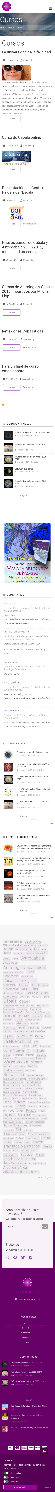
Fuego (48, 1016)
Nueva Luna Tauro (34, 1088)
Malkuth (38, 1050)
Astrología (10, 962)
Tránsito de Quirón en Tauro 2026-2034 (32, 432)
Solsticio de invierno (14, 1134)
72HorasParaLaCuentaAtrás (19, 945)
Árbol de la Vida (15, 1167)
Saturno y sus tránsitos (25, 469)
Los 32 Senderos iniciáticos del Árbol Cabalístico (33, 790)
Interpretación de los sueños (29, 1031)
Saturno (24, 1115)
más (51, 824)
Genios (19, 1019)
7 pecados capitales (12, 942)
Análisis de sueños (37, 953)
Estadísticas (16, 1477)
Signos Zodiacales (15, 1125)
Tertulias (7, 1142)
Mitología (7, 1058)
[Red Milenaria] (27, 1282)
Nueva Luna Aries (35, 1075)
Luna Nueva (13, 1050)
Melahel (30, 1055)
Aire (44, 949)
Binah (30, 972)
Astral (15, 959)
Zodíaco (26, 1154)
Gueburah (8, 1023)
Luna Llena (45, 1046)
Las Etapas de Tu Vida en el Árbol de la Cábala (29, 1406)
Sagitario (9, 1115)
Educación (42, 1005)
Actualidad (43, 945)
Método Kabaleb (15, 1062)
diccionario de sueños (13, 1006)
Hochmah (9, 1027)
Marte (6, 1054)
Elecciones (8, 1009)
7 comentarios (29, 387)
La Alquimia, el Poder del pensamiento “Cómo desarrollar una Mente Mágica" (26, 638)
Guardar (48, 1488)
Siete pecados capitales (26, 1119)
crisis (46, 997)
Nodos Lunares (13, 1070)
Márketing (15, 1482)
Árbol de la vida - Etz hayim (21, 1171)
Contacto (25, 1342)
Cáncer (24, 1001)
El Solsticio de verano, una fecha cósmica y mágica (31, 884)
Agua (36, 949)
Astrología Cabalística (24, 967)
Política (44, 1106)
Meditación (18, 1055)
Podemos (32, 1107)
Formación (37, 1016)
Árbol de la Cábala (37, 1163)
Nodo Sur (30, 1070)
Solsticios (8, 1138)
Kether (39, 1036)
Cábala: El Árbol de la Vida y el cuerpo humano (29, 1428)
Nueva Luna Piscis (31, 1085)
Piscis (7, 1102)
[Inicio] (7, 6)
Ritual (42, 1110)
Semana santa (39, 1115)
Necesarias (16, 1473)
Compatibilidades (39, 985)
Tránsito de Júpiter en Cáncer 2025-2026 (31, 482)
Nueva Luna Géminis (13, 1082)
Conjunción (29, 989)
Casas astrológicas (20, 981)
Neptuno (36, 1062)
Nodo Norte (19, 1066)
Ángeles (39, 1155)
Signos (44, 1119)
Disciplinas (25, 1338)
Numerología (30, 1091)
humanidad (33, 1027)
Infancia (7, 1031)
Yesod (34, 1150)
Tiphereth (38, 1142)
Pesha (43, 1098)
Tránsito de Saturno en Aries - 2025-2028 (31, 458)
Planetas (20, 1102)
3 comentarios (29, 223)
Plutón (20, 1106)
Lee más (14, 120)
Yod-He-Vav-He (10, 1155)
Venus (6, 1150)
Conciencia (10, 989)
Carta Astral (27, 976)
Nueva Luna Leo (33, 1082)
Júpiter (8, 1036)
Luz (28, 1051)
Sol (18, 1130)
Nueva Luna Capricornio (14, 1079)
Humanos (46, 1028)
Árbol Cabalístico (14, 1163)
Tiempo (18, 1142)
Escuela (25, 1328)
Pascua (6, 1098)
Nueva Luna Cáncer (38, 1079)
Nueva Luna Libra (11, 1085)
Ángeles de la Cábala (19, 1159)
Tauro (46, 1138)
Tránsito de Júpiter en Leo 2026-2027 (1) (31, 445)
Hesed (34, 1023)
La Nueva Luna (17, 1041)
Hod (21, 1027)
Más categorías (45, 1177)
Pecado (16, 1098)
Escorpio (9, 1015)
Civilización (9, 985)
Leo (36, 1042)
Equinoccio (35, 1009)
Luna (34, 1046)
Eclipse (30, 1006)
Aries (6, 958)
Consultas (25, 1333)
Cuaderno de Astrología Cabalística (32, 752)
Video (16, 1150)
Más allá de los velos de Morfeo (30, 1058)
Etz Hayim (23, 1016)
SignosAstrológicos (34, 1122)
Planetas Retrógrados (38, 1102)
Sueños (19, 1138)
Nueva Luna (13, 1075)
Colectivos (23, 985)
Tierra (27, 1142)
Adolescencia (23, 949)
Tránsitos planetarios (21, 1146)
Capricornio (11, 976)
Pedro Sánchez (30, 1098)
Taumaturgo (32, 1138)
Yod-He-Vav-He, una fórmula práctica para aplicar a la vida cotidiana (33, 859)
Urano (47, 1146)
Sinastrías (8, 1130)
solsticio (28, 1130)
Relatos (31, 1110)
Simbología (35, 1126)
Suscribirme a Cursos (3, 405)
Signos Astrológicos (13, 1122)
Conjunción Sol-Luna (13, 993)
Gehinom (7, 1020)
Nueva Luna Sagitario (13, 1088)
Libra (25, 1046)
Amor (7, 953)
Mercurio (41, 1054)
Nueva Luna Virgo (11, 1092)
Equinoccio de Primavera (38, 1012)
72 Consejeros (33, 941)
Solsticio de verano (38, 1134)
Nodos (32, 1066)
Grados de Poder (33, 1020)
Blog (25, 1323)
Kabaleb (24, 1036)
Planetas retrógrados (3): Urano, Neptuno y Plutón (31, 871)
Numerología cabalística (14, 1095)
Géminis (22, 1023)
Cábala (9, 1001)
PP (4, 1111)
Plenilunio (8, 1107)
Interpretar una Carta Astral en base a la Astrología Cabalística (24, 668)
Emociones (22, 1009)
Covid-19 (25, 996)
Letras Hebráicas (11, 1046)
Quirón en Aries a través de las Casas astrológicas (33, 896)
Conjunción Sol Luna (37, 993)
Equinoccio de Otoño (13, 1012)
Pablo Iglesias (36, 1095)
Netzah (7, 1066)
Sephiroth (7, 1119)
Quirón (20, 1111)
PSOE (11, 1111)
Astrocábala (32, 958)
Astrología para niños (13, 972)
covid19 (36, 996)
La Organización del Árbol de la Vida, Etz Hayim (33, 765)
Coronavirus (10, 996)
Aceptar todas (20, 1487)
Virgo (25, 1150)
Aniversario (18, 953)
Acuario (8, 949)
